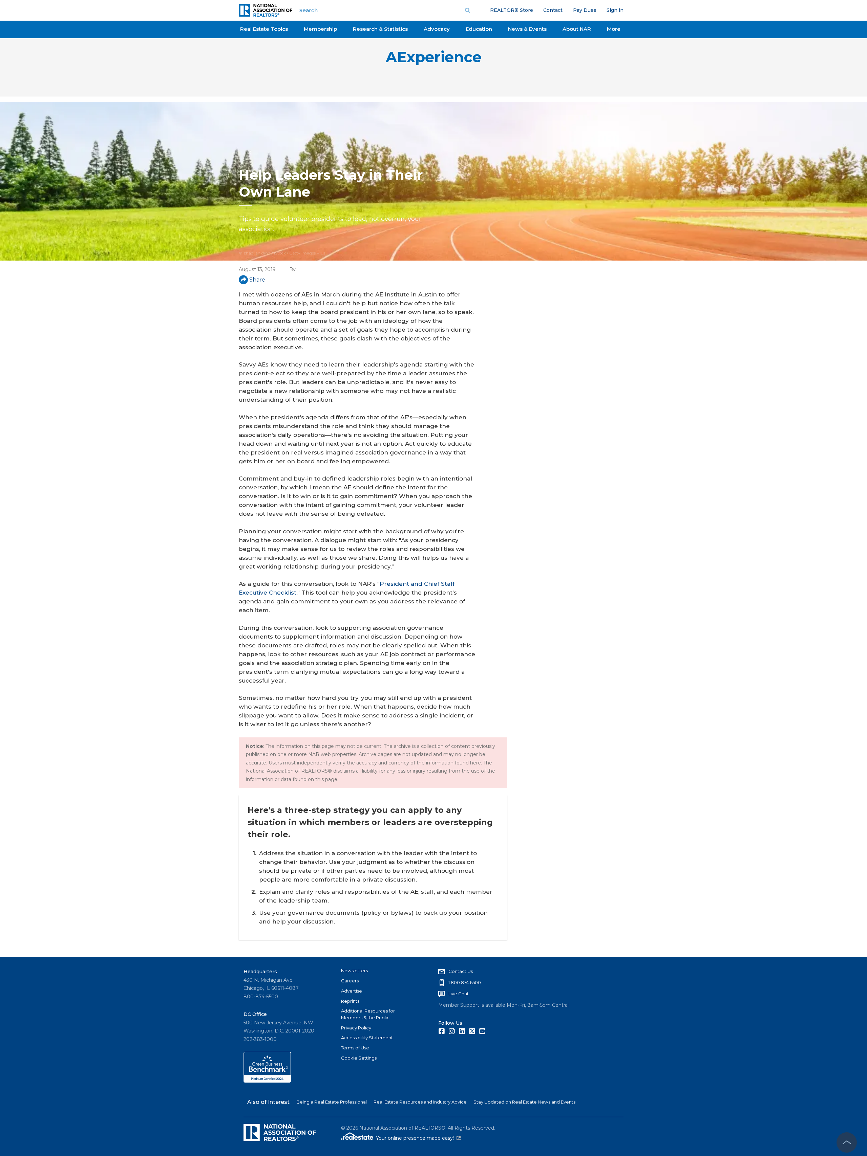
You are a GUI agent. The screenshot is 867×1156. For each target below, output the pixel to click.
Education (479, 29)
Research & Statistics (380, 29)
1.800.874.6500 (464, 982)
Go (467, 10)
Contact (553, 10)
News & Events (527, 29)
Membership (320, 29)
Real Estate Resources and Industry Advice (420, 1102)
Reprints (350, 1001)
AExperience (434, 57)
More (613, 29)
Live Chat (458, 993)
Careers (350, 980)
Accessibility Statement (367, 1037)
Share (257, 279)
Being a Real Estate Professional (331, 1102)
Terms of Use (355, 1047)
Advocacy (437, 29)
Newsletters (354, 970)
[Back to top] (847, 1142)
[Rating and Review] (267, 1081)
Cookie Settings (359, 1058)
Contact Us (460, 971)
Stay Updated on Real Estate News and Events (524, 1102)
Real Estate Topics (264, 29)
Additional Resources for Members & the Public (368, 1014)
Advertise (351, 991)
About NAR (577, 29)
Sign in (615, 10)
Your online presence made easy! (418, 1138)
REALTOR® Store (511, 10)
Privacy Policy (356, 1027)
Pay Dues (584, 10)
